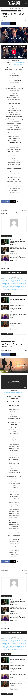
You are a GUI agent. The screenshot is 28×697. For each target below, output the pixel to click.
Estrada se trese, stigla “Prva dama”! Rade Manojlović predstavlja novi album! (18, 257)
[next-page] (5, 263)
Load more (13, 329)
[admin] (2, 20)
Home (2, 8)
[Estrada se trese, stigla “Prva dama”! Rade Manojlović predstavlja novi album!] (5, 258)
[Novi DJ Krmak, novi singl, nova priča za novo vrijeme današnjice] (5, 324)
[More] (17, 23)
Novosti (16, 10)
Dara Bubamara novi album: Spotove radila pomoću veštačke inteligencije (17, 241)
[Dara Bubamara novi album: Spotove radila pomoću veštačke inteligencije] (5, 241)
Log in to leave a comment (14, 272)
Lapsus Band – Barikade (21, 212)
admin (5, 20)
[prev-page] (2, 263)
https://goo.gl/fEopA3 (18, 62)
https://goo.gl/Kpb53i (18, 64)
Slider (19, 10)
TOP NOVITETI (10, 10)
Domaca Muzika (8, 8)
